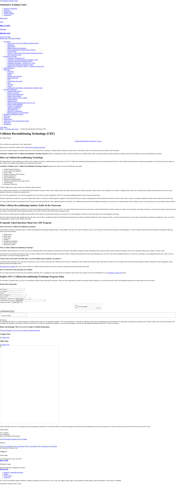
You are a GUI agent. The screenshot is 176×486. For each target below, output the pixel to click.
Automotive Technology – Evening (21, 63)
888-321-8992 (5, 26)
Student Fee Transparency (14, 111)
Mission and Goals (12, 78)
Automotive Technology (16, 58)
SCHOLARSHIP (9, 13)
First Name (3, 289)
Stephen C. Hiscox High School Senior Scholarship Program (25, 53)
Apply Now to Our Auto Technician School (16, 121)
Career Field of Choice (7, 300)
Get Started (7, 41)
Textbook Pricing (12, 99)
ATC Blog (10, 84)
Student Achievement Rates (15, 94)
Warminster (3, 29)
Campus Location (5, 302)
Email (2, 293)
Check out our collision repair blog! (35, 147)
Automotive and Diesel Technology (19, 61)
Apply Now (3, 37)
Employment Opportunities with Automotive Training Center (25, 88)
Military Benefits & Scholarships (16, 48)
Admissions (10, 45)
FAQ (8, 79)
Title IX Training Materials (15, 104)
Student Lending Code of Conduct (17, 98)
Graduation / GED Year (7, 299)
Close (9, 37)
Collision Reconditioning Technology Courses (88, 141)
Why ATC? (10, 71)
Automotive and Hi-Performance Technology (22, 60)
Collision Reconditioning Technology (20, 64)
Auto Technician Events (14, 55)
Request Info (3, 18)
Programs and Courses (10, 56)
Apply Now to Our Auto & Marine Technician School (23, 43)
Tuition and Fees (12, 101)
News (9, 83)
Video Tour (7, 116)
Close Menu (3, 127)
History (9, 74)
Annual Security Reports (14, 91)
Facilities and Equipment (14, 76)
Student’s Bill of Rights (14, 96)
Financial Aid (11, 46)
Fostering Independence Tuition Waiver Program (21, 50)
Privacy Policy (8, 476)
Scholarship (7, 122)
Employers (7, 10)
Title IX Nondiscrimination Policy (21, 103)
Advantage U (7, 15)
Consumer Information (10, 89)
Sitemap (6, 474)
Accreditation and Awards (14, 81)
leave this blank (5, 316)
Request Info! (4, 38)
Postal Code (4, 297)
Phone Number (5, 295)
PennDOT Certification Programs (13, 114)
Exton (1, 22)
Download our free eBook (7, 266)
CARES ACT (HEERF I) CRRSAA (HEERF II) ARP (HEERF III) (14, 107)
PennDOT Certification (10, 8)
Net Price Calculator (13, 93)
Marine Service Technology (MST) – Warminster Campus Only (25, 66)
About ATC (7, 69)
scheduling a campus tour (115, 273)
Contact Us (10, 73)
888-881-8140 (5, 33)
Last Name (3, 291)
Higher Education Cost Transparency (18, 112)
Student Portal (8, 12)
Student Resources (9, 68)
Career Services (11, 51)
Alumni (9, 86)
